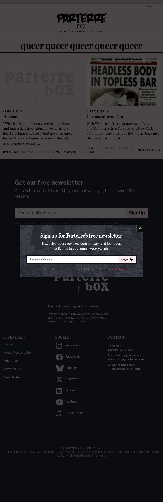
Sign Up (126, 259)
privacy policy (118, 268)
